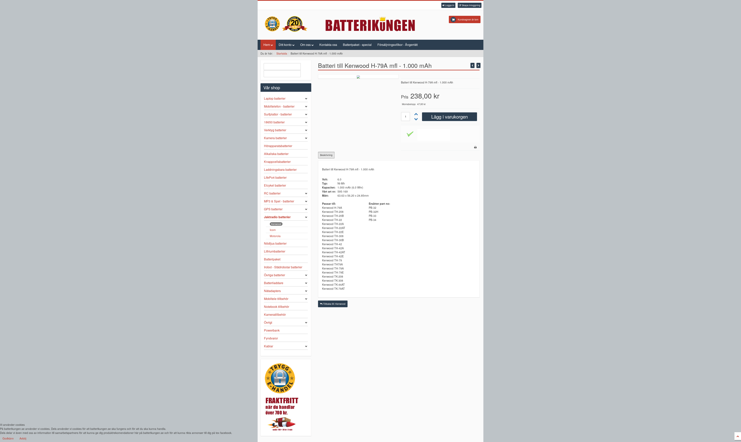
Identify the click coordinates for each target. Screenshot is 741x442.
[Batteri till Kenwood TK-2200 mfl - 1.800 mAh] (478, 65)
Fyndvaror (271, 338)
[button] (448, 5)
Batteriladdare (273, 283)
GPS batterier (273, 209)
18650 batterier (274, 122)
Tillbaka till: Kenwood (333, 303)
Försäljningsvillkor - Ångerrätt (397, 44)
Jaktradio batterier (277, 217)
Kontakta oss (328, 44)
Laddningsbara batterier (280, 169)
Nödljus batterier (275, 243)
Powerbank (272, 330)
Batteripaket (272, 259)
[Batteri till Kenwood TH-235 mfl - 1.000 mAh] (472, 65)
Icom (273, 230)
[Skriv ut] (475, 147)
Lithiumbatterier (274, 251)
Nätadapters (272, 291)
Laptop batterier (274, 98)
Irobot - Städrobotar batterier (283, 267)
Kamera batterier (275, 138)
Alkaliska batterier (276, 154)
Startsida (281, 53)
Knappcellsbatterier (277, 161)
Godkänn (8, 438)
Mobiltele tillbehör (276, 298)
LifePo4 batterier (275, 177)
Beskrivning (326, 155)
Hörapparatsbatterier (278, 146)
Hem (266, 44)
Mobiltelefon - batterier (279, 106)
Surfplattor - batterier (278, 114)
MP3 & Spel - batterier (279, 201)
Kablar (268, 346)
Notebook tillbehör (276, 306)
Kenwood (276, 224)
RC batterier (272, 193)
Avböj (22, 438)
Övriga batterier (274, 275)
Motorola (275, 236)
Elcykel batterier (275, 185)
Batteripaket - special (357, 44)
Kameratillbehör (275, 314)
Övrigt (268, 322)
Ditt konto (285, 44)
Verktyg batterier (275, 130)
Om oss (305, 44)
